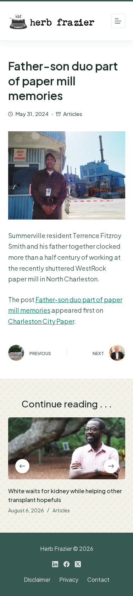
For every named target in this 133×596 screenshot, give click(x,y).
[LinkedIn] (55, 564)
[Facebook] (66, 564)
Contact (98, 579)
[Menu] (118, 21)
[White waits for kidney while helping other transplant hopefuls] (66, 448)
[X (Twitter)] (78, 564)
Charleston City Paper (41, 321)
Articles (72, 113)
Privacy (68, 579)
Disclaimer (37, 579)
